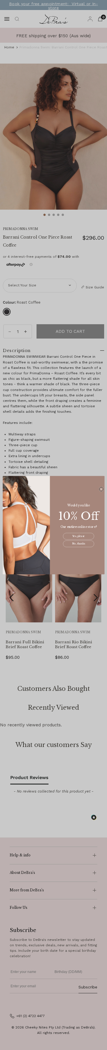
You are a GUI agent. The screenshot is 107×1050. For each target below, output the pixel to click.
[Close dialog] (101, 489)
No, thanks (78, 543)
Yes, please (78, 536)
